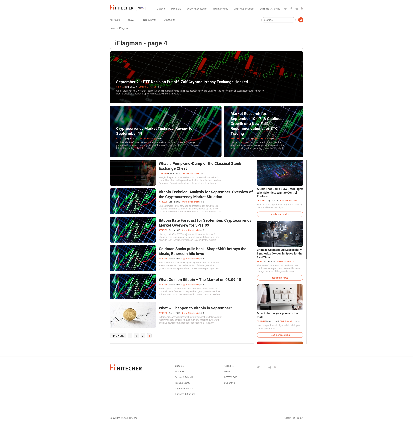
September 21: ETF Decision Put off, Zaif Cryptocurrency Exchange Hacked (182, 82)
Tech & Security (220, 8)
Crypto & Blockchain (244, 8)
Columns (169, 20)
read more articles (280, 214)
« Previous (117, 335)
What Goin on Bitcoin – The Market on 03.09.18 (200, 279)
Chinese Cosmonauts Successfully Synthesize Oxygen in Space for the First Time (279, 253)
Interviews (149, 20)
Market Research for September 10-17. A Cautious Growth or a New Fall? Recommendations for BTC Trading (256, 123)
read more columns (280, 335)
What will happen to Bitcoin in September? (195, 308)
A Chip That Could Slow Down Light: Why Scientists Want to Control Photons (280, 192)
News (131, 20)
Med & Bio (176, 8)
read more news (280, 277)
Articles (115, 20)
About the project (293, 417)
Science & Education (197, 8)
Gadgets (161, 8)
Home (113, 28)
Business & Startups (270, 8)
